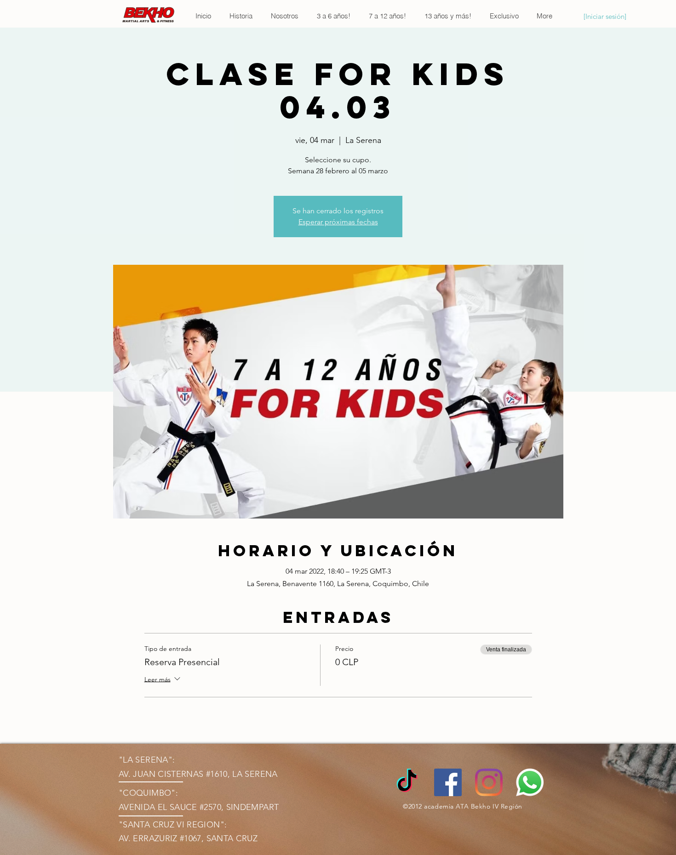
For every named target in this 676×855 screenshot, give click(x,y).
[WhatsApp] (530, 782)
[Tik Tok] (407, 782)
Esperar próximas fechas (338, 221)
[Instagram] (489, 782)
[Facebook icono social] (448, 782)
